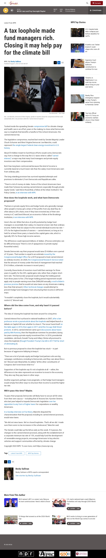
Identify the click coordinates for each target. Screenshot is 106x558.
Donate (97, 3)
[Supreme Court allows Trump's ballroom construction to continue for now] (77, 63)
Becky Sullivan (16, 61)
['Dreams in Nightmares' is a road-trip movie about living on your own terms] (77, 81)
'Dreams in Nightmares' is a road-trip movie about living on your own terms (92, 82)
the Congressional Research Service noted (45, 260)
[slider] (15, 10)
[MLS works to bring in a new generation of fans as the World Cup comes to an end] (59, 519)
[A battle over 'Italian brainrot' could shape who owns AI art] (77, 48)
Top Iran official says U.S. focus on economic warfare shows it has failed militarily (92, 117)
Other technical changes (33, 287)
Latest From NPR (10, 23)
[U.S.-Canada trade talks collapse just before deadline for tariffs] (77, 32)
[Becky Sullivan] (8, 474)
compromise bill (40, 126)
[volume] (12, 10)
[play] (5, 10)
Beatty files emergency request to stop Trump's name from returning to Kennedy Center (92, 100)
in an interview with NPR (26, 193)
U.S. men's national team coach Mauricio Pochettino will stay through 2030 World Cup (81, 501)
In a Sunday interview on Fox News (18, 412)
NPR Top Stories (33, 453)
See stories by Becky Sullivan (28, 475)
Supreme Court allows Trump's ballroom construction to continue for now (91, 64)
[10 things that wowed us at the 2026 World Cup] (11, 519)
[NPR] (26, 553)
